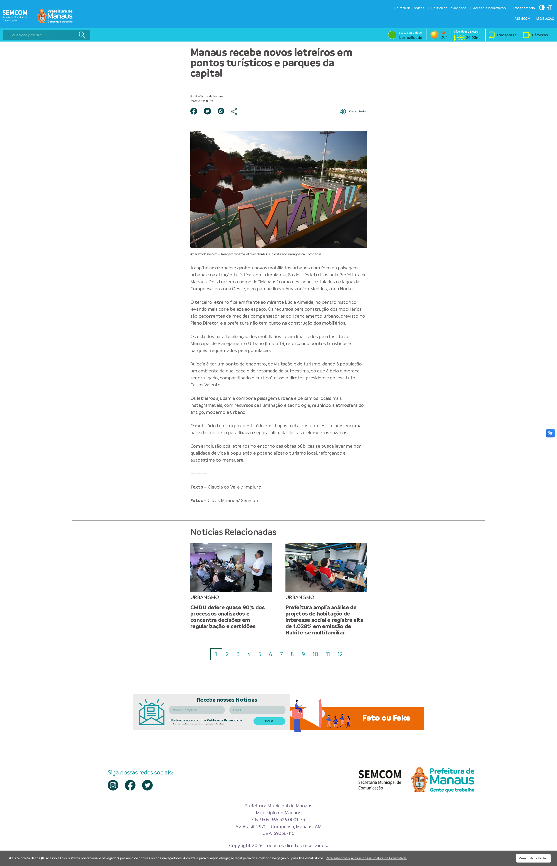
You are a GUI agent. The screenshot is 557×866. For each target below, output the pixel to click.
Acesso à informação (489, 8)
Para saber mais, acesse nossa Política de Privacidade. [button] (366, 858)
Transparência (524, 8)
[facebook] (130, 785)
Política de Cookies (409, 8)
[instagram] (113, 785)
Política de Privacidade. (225, 720)
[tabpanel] (231, 586)
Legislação (545, 19)
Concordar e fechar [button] (533, 858)
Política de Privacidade (448, 8)
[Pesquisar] (82, 35)
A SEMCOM (522, 19)
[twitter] (147, 785)
